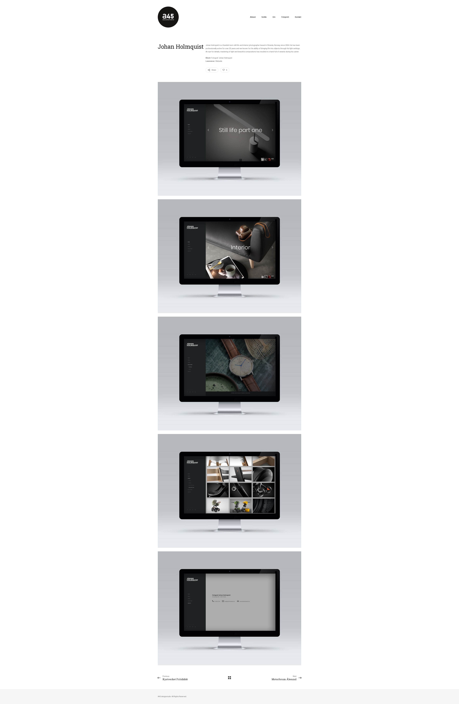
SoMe (264, 17)
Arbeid (253, 17)
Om (274, 17)
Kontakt (298, 17)
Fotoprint (285, 17)
